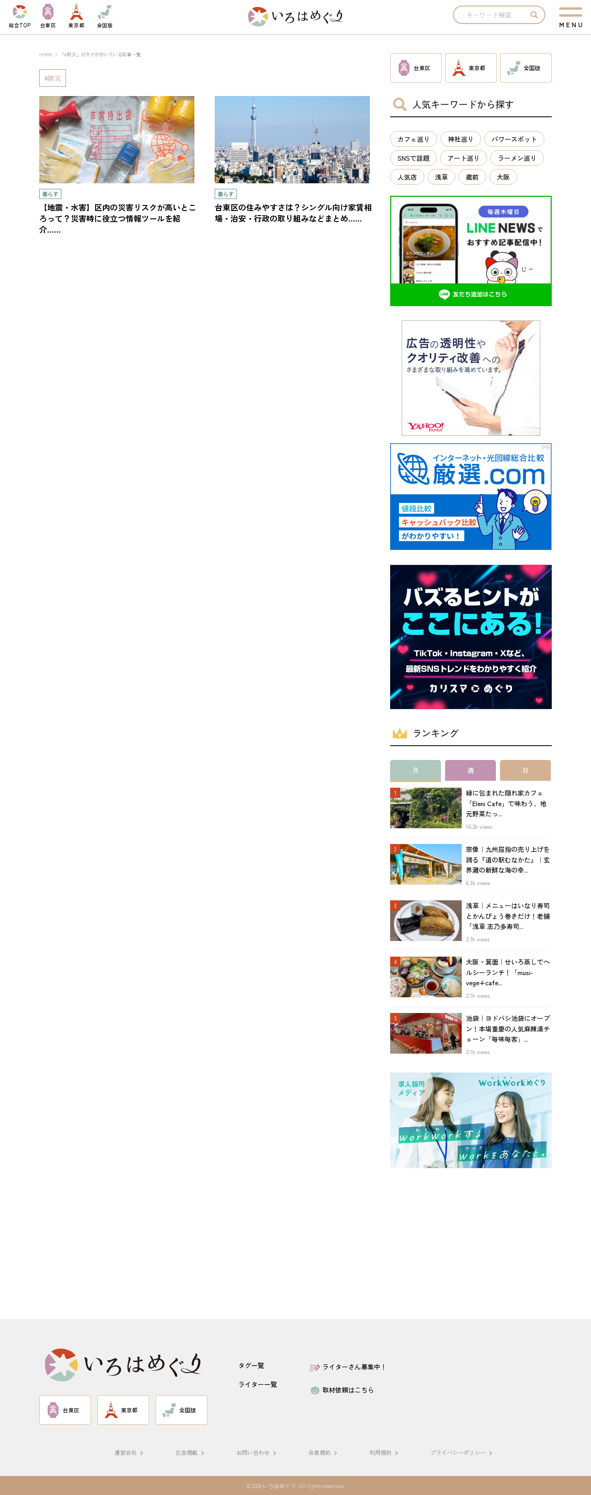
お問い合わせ (253, 1452)
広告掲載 (186, 1452)
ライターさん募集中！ (354, 1366)
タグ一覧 (251, 1365)
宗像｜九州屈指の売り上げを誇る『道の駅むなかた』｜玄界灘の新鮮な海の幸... (508, 859)
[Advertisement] (471, 1247)
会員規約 (319, 1452)
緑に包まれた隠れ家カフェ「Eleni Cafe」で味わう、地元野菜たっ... (506, 803)
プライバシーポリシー (458, 1452)
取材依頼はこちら (348, 1389)
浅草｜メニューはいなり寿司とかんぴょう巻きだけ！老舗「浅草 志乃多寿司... (508, 916)
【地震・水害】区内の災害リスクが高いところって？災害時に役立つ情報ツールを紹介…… (117, 218)
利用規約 (380, 1452)
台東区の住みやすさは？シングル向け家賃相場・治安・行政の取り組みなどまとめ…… (293, 212)
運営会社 (126, 1452)
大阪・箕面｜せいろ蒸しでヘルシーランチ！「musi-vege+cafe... (508, 972)
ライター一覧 (257, 1384)
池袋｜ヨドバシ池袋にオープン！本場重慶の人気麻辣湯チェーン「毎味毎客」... (508, 1028)
